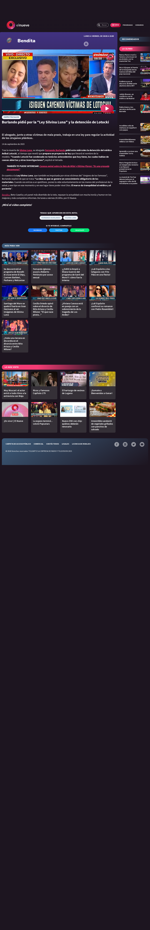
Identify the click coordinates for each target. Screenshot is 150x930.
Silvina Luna (70, 218)
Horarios (139, 25)
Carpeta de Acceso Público (18, 444)
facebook (38, 230)
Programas (128, 25)
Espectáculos (11, 117)
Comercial (38, 444)
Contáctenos (52, 444)
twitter (58, 230)
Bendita (6, 194)
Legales (65, 444)
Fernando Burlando (55, 150)
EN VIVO (115, 25)
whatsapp (79, 230)
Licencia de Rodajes (81, 444)
